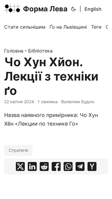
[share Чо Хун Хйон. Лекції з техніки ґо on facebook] (56, 166)
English (93, 9)
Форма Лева (45, 8)
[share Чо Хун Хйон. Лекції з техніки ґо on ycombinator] (92, 166)
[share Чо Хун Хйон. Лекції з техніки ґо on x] (20, 166)
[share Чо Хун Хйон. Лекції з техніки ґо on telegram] (80, 166)
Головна (13, 51)
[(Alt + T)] (73, 9)
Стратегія (18, 150)
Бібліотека (40, 51)
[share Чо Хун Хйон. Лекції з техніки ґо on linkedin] (32, 166)
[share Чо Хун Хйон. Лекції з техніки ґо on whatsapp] (68, 166)
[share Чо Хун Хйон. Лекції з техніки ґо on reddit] (44, 166)
